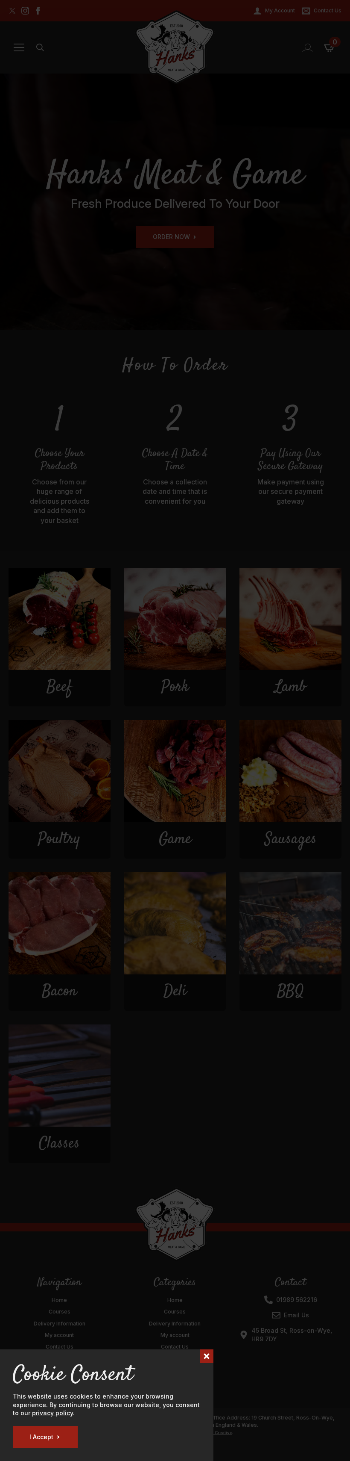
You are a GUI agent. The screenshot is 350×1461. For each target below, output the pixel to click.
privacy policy (52, 1413)
